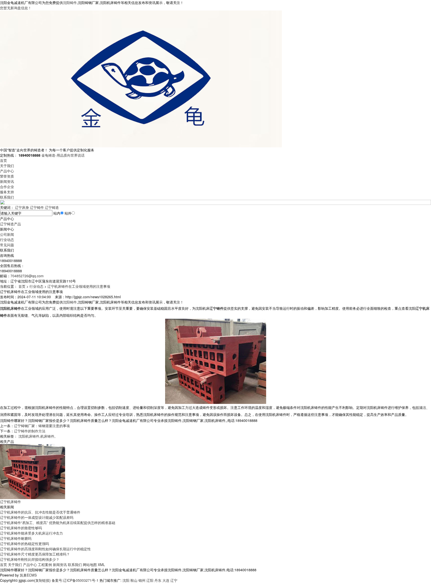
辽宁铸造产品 (10, 223)
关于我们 (7, 165)
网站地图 (90, 564)
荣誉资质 (7, 176)
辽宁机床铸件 (10, 501)
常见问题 (7, 244)
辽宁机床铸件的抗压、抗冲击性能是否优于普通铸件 (40, 512)
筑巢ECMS (28, 575)
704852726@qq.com (27, 275)
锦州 (141, 580)
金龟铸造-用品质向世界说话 (63, 155)
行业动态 (7, 239)
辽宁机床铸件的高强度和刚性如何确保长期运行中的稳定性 (45, 548)
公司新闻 (7, 234)
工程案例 (45, 564)
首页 (3, 160)
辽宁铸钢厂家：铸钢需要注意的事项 (42, 425)
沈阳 (125, 580)
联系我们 (7, 197)
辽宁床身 (22, 207)
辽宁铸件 (37, 207)
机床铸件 (47, 436)
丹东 (157, 580)
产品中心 (7, 170)
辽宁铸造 (52, 207)
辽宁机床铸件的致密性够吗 (21, 527)
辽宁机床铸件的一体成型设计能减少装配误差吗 (36, 517)
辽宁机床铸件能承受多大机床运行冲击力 (31, 533)
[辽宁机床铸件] (32, 471)
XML (101, 564)
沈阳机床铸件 (28, 436)
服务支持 (7, 191)
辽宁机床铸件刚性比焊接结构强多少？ (29, 559)
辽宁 (173, 580)
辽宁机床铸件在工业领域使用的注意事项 (78, 286)
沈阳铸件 (70, 2)
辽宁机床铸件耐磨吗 (15, 538)
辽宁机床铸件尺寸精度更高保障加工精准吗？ (35, 554)
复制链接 (42, 580)
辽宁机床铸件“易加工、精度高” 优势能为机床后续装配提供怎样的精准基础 (57, 522)
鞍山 (133, 580)
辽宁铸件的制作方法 (29, 430)
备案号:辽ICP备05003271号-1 (75, 580)
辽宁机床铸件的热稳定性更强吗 (24, 543)
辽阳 (149, 580)
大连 (165, 580)
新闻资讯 (7, 181)
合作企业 (7, 186)
